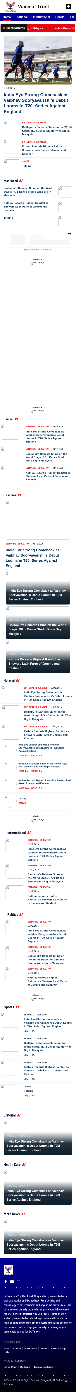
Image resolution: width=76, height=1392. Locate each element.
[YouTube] (12, 1282)
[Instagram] (18, 1282)
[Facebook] (6, 1282)
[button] (61, 6)
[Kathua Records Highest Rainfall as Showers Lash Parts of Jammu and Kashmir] (12, 146)
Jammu (25, 161)
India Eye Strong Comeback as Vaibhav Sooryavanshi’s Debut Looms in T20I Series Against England (45, 436)
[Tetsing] (12, 166)
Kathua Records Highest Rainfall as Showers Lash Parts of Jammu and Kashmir (44, 150)
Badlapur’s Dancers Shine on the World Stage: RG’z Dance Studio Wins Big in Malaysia (47, 131)
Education (40, 122)
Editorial (27, 122)
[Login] (54, 6)
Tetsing (27, 165)
